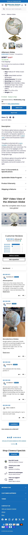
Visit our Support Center (9, 509)
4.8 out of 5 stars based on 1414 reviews (14, 441)
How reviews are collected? (10, 429)
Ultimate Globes (9, 531)
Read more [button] (6, 292)
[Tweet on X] (7, 117)
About (3, 512)
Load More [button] (14, 424)
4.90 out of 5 (18, 239)
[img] (6, 274)
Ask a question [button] (14, 259)
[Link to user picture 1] (14, 322)
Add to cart (19, 107)
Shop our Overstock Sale (14, 1)
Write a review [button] (14, 256)
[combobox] (14, 9)
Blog (3, 515)
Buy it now (14, 112)
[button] (5, 54)
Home (3, 14)
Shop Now (14, 454)
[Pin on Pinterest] (13, 117)
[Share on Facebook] (10, 117)
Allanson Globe (11, 14)
